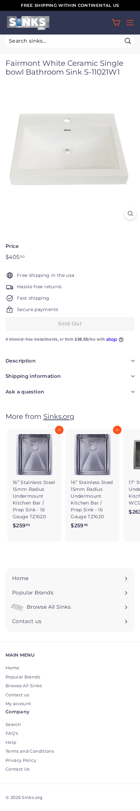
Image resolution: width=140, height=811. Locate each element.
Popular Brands (23, 676)
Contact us (17, 694)
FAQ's (12, 733)
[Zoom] (130, 213)
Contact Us (18, 769)
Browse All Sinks (24, 685)
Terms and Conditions (30, 751)
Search (13, 724)
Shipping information (33, 376)
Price (12, 246)
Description (20, 361)
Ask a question (25, 392)
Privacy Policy (21, 760)
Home (12, 667)
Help (11, 742)
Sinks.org (58, 416)
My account (18, 703)
